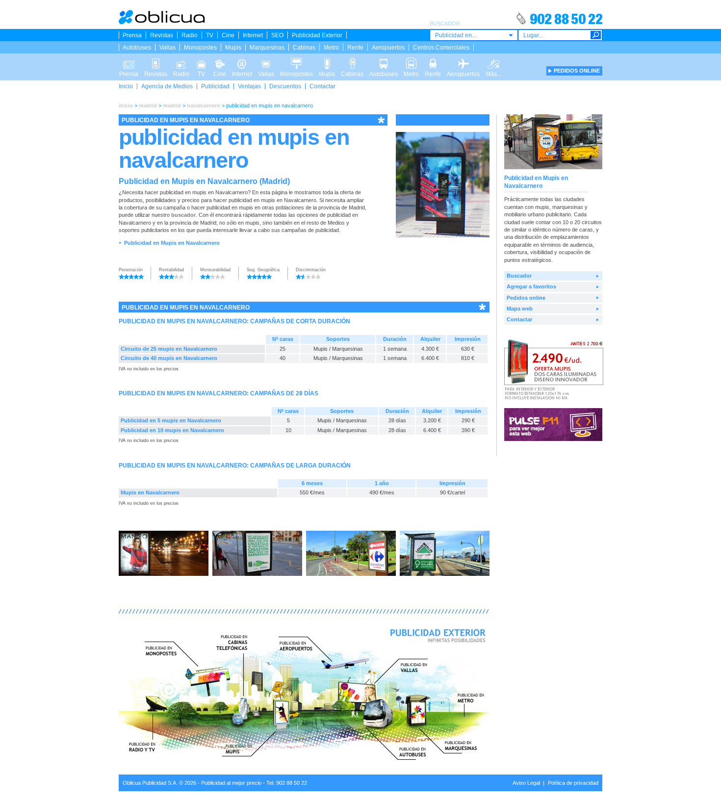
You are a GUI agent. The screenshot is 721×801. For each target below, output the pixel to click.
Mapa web (520, 308)
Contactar (322, 86)
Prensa (132, 35)
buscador (183, 215)
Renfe (355, 47)
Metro (331, 47)
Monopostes (200, 47)
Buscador (519, 276)
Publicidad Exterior (317, 35)
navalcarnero (203, 105)
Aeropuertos (388, 47)
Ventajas (249, 86)
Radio (189, 35)
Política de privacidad (573, 783)
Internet (253, 35)
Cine (228, 35)
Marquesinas (267, 47)
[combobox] (474, 35)
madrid (148, 105)
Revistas (161, 35)
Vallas (167, 47)
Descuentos (285, 86)
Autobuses (137, 47)
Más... (493, 60)
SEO (277, 35)
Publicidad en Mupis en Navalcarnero (172, 243)
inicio (126, 105)
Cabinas (304, 47)
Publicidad (215, 86)
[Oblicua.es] (162, 23)
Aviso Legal (526, 783)
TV (209, 35)
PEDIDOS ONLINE (577, 71)
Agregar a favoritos (531, 286)
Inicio (126, 86)
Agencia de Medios (167, 86)
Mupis (233, 47)
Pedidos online (526, 298)
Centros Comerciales (441, 47)
